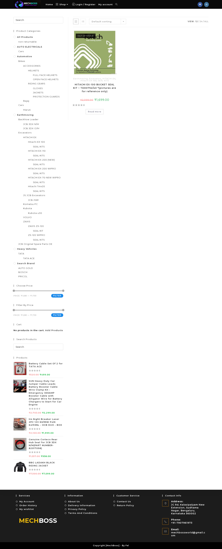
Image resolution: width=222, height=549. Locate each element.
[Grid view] (76, 21)
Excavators (95, 78)
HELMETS (33, 70)
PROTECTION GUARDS (46, 96)
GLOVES (38, 88)
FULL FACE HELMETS (45, 75)
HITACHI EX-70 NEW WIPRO (44, 177)
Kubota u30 (35, 213)
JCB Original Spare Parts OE (35, 244)
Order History (28, 505)
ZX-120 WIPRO (36, 235)
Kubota (27, 208)
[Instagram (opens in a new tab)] (206, 4)
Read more (94, 111)
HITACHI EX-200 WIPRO (42, 168)
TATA (21, 253)
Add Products (54, 330)
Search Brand (26, 263)
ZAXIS (26, 221)
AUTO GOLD (25, 268)
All (206, 21)
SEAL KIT (38, 230)
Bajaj (26, 101)
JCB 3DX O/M (31, 128)
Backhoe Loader (28, 119)
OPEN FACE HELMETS (46, 79)
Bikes (21, 61)
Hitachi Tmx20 (36, 186)
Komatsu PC (30, 204)
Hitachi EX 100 (88, 80)
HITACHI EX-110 (37, 151)
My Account (26, 501)
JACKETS (38, 92)
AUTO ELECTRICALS (29, 46)
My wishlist (26, 509)
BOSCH (22, 272)
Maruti (27, 109)
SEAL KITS (103, 80)
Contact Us (124, 501)
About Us (74, 501)
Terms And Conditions (82, 513)
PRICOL (22, 276)
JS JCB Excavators (34, 195)
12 (196, 21)
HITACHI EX (109, 78)
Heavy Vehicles (27, 249)
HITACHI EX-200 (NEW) (41, 159)
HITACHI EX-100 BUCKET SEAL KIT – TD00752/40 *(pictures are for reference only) (94, 88)
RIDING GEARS (36, 83)
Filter (57, 295)
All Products (25, 37)
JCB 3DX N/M (31, 124)
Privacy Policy (77, 509)
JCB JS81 (33, 200)
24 (201, 21)
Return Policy (125, 505)
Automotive (24, 56)
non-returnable (27, 41)
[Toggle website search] (116, 4)
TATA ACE (29, 258)
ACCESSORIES (32, 65)
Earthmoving (80, 78)
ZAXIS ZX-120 (36, 226)
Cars (21, 51)
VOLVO (27, 217)
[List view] (83, 21)
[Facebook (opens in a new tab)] (200, 4)
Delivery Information (81, 505)
